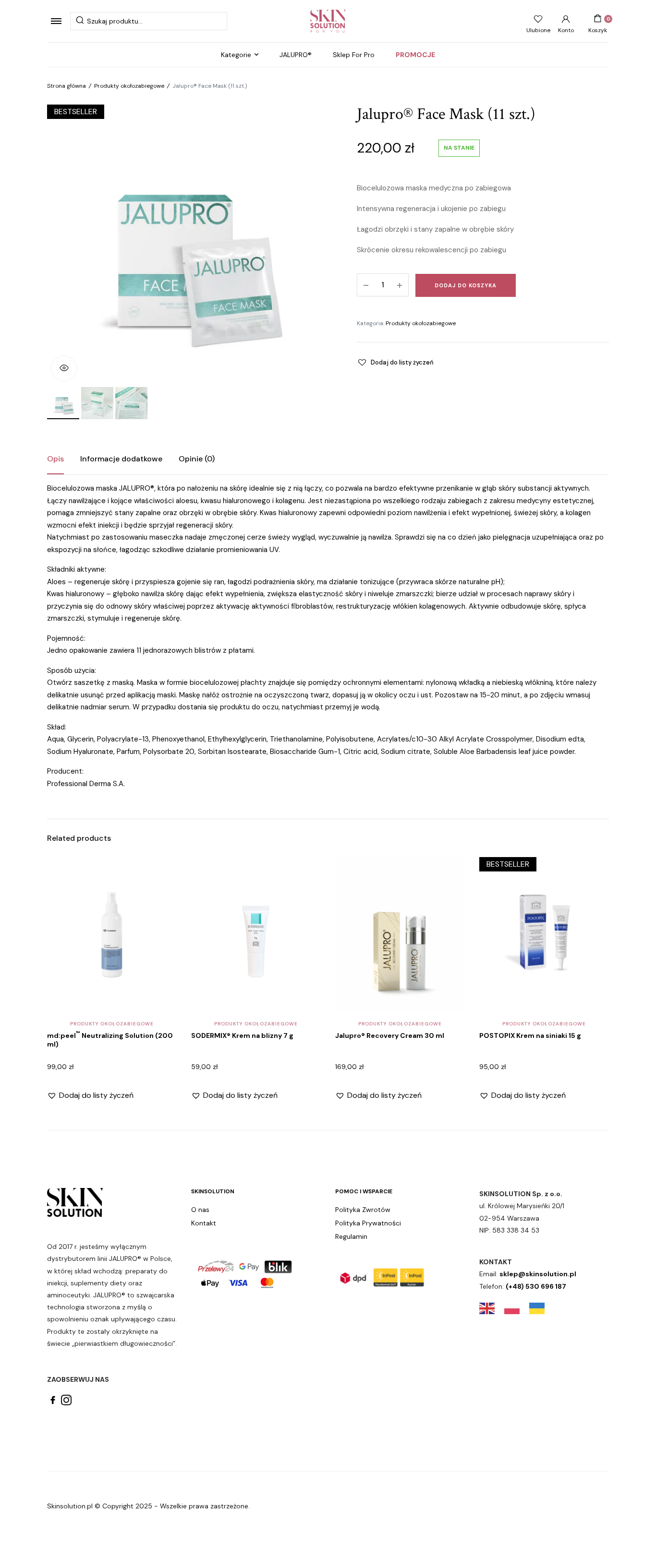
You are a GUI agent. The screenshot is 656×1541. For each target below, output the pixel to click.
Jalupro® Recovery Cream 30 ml (389, 1035)
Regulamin (351, 1236)
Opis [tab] (55, 459)
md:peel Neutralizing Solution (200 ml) (110, 1040)
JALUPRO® (295, 54)
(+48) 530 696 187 (536, 1286)
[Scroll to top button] (634, 1519)
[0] (598, 18)
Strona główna (66, 86)
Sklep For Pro (354, 54)
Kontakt (203, 1223)
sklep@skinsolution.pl (537, 1274)
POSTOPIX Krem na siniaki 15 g (530, 1035)
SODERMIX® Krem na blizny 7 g (242, 1035)
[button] (64, 368)
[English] (491, 1308)
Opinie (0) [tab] (197, 459)
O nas (200, 1209)
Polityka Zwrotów (362, 1209)
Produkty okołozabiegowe (129, 86)
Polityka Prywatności (368, 1223)
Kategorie (236, 54)
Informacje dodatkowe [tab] (121, 459)
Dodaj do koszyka (466, 285)
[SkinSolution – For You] (328, 21)
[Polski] (516, 1308)
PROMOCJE (415, 54)
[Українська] (541, 1308)
